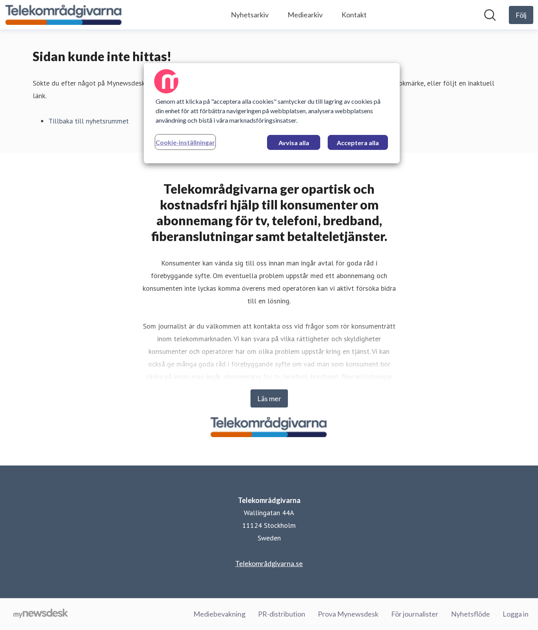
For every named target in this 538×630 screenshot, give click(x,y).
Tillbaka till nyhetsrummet (88, 120)
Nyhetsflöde (470, 613)
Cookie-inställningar (185, 142)
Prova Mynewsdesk (348, 613)
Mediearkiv (305, 14)
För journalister (414, 613)
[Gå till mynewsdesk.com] (40, 614)
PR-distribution (281, 613)
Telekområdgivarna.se (269, 563)
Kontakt (354, 14)
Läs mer (269, 398)
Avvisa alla (293, 142)
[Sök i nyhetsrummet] (490, 15)
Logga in (516, 613)
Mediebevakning (219, 613)
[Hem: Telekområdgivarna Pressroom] (64, 15)
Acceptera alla (358, 142)
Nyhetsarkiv (250, 14)
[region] (272, 113)
